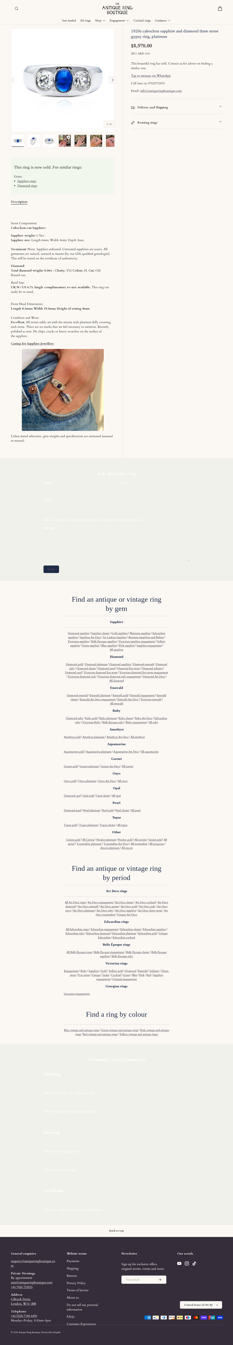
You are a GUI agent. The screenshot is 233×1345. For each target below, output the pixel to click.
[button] (220, 8)
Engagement (117, 20)
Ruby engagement (136, 722)
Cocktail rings (142, 20)
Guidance (161, 20)
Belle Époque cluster (137, 952)
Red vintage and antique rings (100, 1034)
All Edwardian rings (77, 929)
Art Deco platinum (84, 910)
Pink (142, 975)
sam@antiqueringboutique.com (31, 1282)
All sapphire (116, 650)
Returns (72, 1276)
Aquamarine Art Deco (126, 752)
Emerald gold (120, 695)
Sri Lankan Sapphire (115, 637)
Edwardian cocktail (124, 937)
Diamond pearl (106, 668)
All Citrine (88, 840)
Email (47, 499)
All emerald (116, 703)
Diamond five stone (128, 668)
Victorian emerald (150, 699)
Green (126, 975)
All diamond (116, 681)
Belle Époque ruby (113, 722)
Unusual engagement (124, 979)
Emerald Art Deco (128, 699)
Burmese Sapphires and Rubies (146, 637)
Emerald (143, 971)
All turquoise (156, 844)
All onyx (123, 781)
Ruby (84, 971)
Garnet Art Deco (110, 766)
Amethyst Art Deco (118, 737)
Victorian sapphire (78, 641)
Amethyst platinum (94, 737)
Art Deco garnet (109, 906)
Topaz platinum (88, 825)
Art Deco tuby (105, 910)
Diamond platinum (96, 664)
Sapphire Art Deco (90, 637)
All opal (116, 796)
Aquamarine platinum (99, 752)
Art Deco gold (129, 906)
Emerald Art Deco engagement (98, 699)
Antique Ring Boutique (29, 1332)
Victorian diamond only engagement (119, 676)
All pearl (136, 810)
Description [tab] (19, 202)
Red (149, 975)
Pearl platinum (91, 810)
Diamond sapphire (78, 633)
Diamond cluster (86, 668)
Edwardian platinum (124, 933)
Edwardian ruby (74, 933)
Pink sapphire (127, 645)
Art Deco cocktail (145, 902)
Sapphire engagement (149, 645)
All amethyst (138, 737)
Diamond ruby (74, 718)
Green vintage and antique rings (119, 1030)
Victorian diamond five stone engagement (143, 672)
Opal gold (88, 796)
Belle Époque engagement (109, 952)
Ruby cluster (126, 718)
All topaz (122, 825)
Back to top (116, 1231)
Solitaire (154, 971)
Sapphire (94, 971)
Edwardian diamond (98, 933)
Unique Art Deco (127, 915)
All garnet (127, 766)
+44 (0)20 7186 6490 (24, 1316)
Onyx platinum (87, 781)
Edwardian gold (147, 933)
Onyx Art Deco (107, 781)
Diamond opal (73, 672)
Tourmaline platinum (89, 844)
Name (47, 483)
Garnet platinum (89, 766)
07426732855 (156, 83)
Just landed (69, 20)
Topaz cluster (107, 825)
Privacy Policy (76, 1283)
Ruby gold (91, 718)
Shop (98, 20)
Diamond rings (27, 186)
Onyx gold (70, 781)
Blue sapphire (109, 645)
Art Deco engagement (101, 902)
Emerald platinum (100, 695)
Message (48, 528)
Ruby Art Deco (143, 718)
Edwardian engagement (104, 929)
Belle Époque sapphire (104, 641)
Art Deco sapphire (125, 910)
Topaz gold (70, 825)
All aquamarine (149, 752)
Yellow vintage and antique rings (138, 1034)
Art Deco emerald (88, 906)
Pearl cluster (122, 810)
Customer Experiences (81, 1324)
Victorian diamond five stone (101, 672)
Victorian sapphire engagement (137, 641)
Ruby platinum (108, 718)
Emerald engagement (142, 695)
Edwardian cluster (130, 929)
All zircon (127, 848)
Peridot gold (125, 840)
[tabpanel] (62, 326)
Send (51, 569)
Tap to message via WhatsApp (151, 76)
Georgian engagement (77, 994)
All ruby (153, 722)
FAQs (70, 1317)
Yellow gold (116, 971)
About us (73, 1298)
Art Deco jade (147, 906)
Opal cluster (103, 796)
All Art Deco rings (75, 902)
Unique (96, 975)
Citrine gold (73, 840)
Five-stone (84, 975)
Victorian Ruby (91, 722)
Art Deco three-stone (150, 910)
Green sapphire (90, 645)
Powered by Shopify (51, 1332)
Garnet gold (71, 766)
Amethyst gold (72, 737)
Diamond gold (74, 664)
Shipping (72, 1268)
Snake (106, 975)
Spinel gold (155, 840)
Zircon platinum (110, 848)
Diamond (130, 971)
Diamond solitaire (152, 668)
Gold (104, 971)
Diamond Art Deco (154, 676)
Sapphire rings (26, 181)
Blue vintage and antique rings (81, 1030)
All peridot (140, 840)
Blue (134, 975)
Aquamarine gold (74, 752)
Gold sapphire (119, 633)
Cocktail (116, 975)
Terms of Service (78, 1290)
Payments (73, 1261)
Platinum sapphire (140, 633)
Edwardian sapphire (154, 929)
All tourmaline (139, 844)
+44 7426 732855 (22, 1287)
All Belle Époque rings (79, 952)
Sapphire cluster (100, 633)
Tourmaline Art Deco (116, 844)
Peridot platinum (106, 840)
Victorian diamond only (82, 676)
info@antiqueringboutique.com (161, 91)
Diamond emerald (143, 664)
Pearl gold (108, 810)
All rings (85, 20)
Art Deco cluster (124, 902)
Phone (123, 483)
